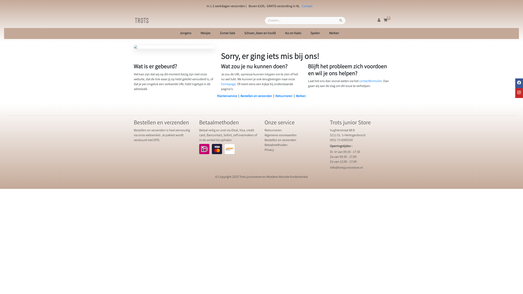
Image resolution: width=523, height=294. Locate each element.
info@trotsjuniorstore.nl (346, 168)
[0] (385, 20)
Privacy (269, 150)
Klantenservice (227, 96)
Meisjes (206, 33)
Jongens (185, 33)
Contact (307, 6)
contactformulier (370, 81)
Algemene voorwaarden (281, 135)
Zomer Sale (227, 33)
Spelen (315, 33)
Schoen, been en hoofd (260, 33)
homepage (228, 84)
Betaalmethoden (276, 145)
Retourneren (284, 96)
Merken (334, 33)
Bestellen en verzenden (256, 96)
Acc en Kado (293, 33)
